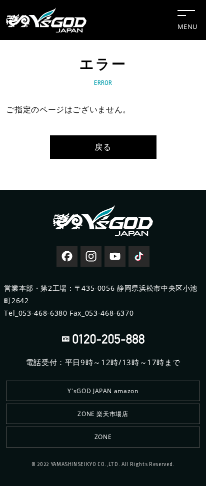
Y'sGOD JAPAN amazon (103, 391)
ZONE (103, 437)
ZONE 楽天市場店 (103, 414)
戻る (102, 146)
